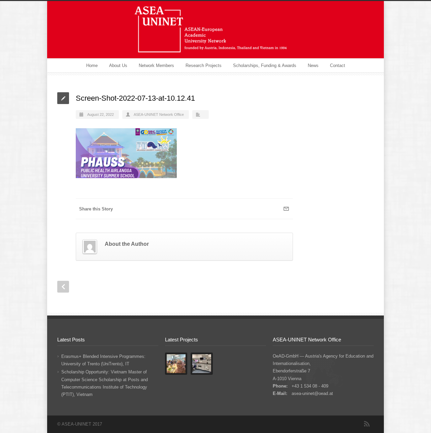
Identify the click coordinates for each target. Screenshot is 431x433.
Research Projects (204, 65)
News (313, 65)
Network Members (156, 65)
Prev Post (63, 287)
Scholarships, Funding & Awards (264, 65)
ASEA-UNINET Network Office (159, 114)
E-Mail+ (286, 208)
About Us (118, 65)
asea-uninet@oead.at (312, 393)
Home (92, 65)
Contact (337, 65)
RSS (367, 424)
